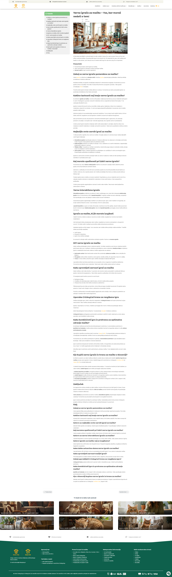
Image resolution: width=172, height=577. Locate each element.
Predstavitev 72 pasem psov (80, 561)
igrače (78, 77)
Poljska (137, 559)
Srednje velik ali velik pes (119, 6)
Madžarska (138, 557)
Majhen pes (106, 6)
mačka (86, 19)
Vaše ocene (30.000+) (47, 554)
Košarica (152, 6)
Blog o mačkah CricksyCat (80, 557)
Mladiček (97, 6)
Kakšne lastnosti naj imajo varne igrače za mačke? (57, 22)
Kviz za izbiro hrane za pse (80, 559)
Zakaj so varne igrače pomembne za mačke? (56, 18)
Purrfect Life (120, 360)
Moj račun (146, 6)
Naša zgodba (45, 552)
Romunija (137, 561)
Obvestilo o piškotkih (109, 555)
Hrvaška (137, 555)
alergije (103, 311)
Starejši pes (131, 6)
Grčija (136, 554)
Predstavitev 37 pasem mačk (80, 562)
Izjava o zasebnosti (109, 554)
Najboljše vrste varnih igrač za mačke (57, 25)
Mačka (139, 6)
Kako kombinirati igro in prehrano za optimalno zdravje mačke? (56, 44)
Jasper (100, 333)
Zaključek (49, 51)
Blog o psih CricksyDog (79, 555)
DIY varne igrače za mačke (54, 35)
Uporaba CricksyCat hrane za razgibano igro (57, 40)
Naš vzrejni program (47, 561)
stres (81, 86)
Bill (104, 333)
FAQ (48, 53)
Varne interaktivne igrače (53, 31)
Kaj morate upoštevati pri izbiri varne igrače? (56, 28)
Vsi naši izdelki (107, 552)
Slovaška (137, 562)
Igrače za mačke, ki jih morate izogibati (57, 33)
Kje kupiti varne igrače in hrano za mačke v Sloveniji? (56, 47)
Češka (136, 552)
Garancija (106, 559)
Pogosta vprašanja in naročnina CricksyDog (53, 563)
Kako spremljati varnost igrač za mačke (57, 37)
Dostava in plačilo (108, 561)
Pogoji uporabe (108, 557)
